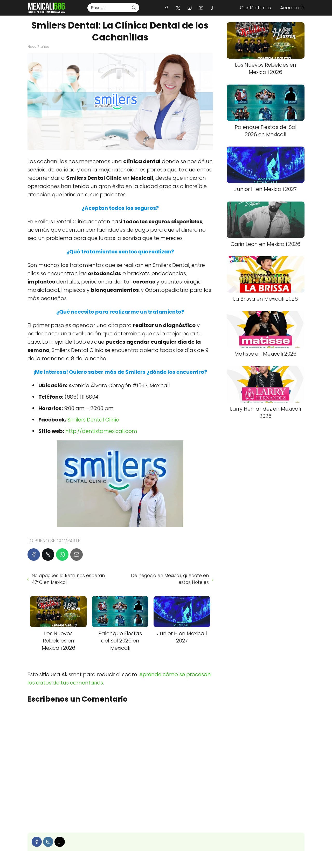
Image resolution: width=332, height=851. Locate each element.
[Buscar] (133, 7)
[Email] (76, 554)
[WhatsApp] (62, 554)
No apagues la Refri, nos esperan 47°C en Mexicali (68, 578)
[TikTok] (212, 8)
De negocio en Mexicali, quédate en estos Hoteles (170, 578)
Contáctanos (255, 7)
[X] (178, 8)
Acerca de (292, 7)
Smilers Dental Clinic (93, 419)
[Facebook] (167, 8)
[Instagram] (189, 8)
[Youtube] (201, 8)
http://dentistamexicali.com (101, 431)
